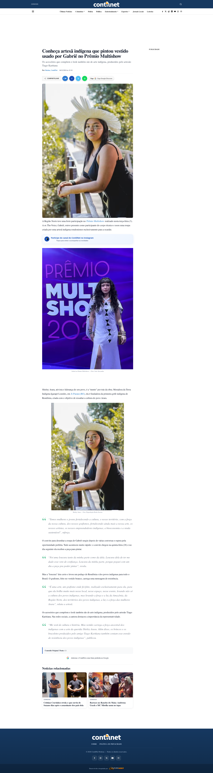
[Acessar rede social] (162, 11)
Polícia (90, 11)
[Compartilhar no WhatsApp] (84, 78)
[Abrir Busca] (180, 4)
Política (99, 11)
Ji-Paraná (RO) (78, 393)
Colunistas (79, 11)
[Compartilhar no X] (78, 78)
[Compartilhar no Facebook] (71, 78)
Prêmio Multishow (95, 221)
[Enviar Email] (181, 11)
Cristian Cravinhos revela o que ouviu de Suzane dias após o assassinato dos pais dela (64, 704)
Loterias (150, 11)
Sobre (94, 744)
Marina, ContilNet (51, 70)
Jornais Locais (138, 11)
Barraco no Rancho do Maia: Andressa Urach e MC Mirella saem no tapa (108, 704)
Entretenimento (111, 11)
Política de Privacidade (111, 744)
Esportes (124, 11)
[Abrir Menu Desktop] (33, 11)
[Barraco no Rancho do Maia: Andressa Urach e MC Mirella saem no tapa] (111, 684)
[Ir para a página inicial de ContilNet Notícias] (106, 736)
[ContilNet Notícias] (107, 4)
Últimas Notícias (66, 11)
